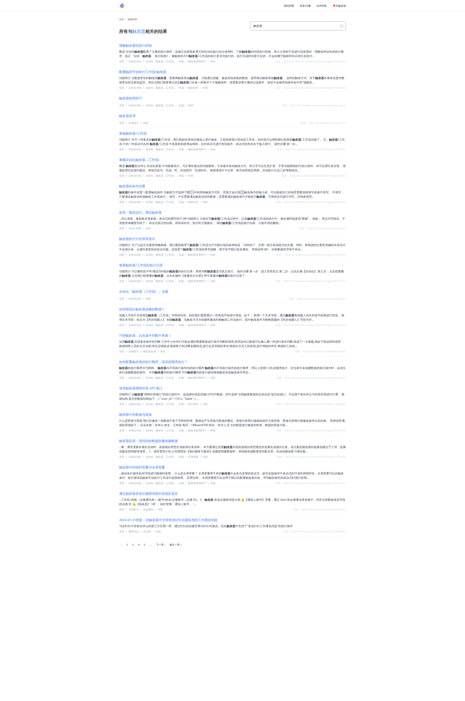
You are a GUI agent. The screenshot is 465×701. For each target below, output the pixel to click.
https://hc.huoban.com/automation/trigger (321, 298)
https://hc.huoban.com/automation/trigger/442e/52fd (315, 430)
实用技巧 (134, 123)
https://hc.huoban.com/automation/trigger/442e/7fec (315, 149)
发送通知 (148, 509)
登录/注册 (305, 5)
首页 (121, 19)
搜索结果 (132, 19)
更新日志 (134, 531)
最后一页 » (175, 544)
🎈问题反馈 (339, 5)
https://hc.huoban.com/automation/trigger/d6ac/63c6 (315, 202)
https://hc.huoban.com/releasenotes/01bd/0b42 (318, 531)
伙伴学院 (322, 5)
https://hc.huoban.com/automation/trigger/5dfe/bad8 (315, 404)
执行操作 (193, 404)
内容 (212, 61)
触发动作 (193, 87)
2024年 (147, 531)
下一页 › (160, 544)
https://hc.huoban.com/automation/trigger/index (318, 175)
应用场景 (193, 456)
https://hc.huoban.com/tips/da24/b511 (324, 509)
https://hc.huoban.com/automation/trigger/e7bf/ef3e (315, 456)
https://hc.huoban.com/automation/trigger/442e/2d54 (315, 61)
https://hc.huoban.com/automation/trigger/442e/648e (315, 325)
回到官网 (289, 5)
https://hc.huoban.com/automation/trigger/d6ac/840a (315, 87)
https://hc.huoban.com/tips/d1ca (327, 123)
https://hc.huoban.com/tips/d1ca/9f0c (324, 351)
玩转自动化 (135, 61)
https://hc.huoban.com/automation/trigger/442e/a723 (315, 483)
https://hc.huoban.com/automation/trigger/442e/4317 (315, 281)
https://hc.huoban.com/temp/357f (326, 228)
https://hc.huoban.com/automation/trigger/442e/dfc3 (315, 377)
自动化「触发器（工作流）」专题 (165, 61)
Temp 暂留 (135, 228)
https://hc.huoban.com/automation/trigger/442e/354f (315, 254)
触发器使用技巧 (197, 61)
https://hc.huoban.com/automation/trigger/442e (318, 105)
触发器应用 (150, 351)
